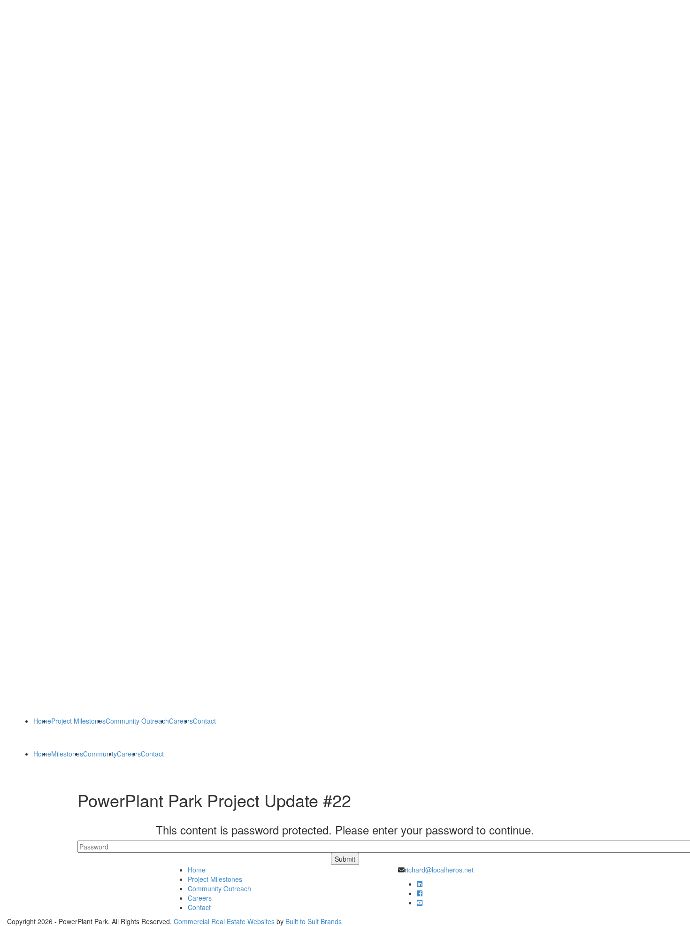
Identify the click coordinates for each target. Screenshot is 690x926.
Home (42, 720)
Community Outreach (137, 720)
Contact (204, 720)
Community (100, 753)
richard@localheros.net (439, 869)
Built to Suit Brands (313, 921)
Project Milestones (78, 720)
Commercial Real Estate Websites (224, 921)
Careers (181, 720)
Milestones (67, 753)
